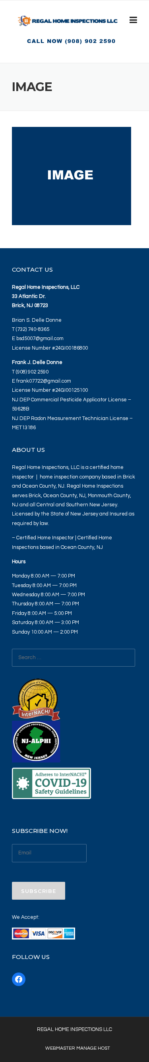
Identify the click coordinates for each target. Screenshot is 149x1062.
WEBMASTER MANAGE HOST (77, 1048)
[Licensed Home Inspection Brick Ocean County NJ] (68, 22)
